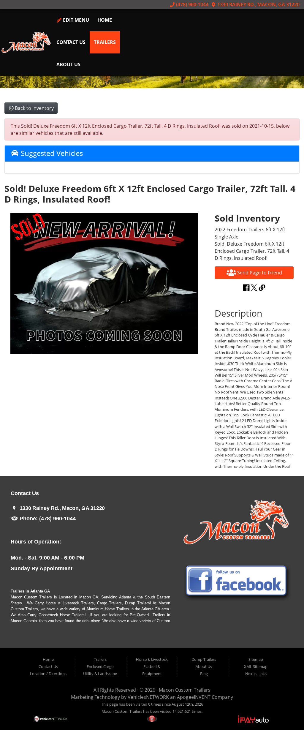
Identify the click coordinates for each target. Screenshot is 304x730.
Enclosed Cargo (100, 666)
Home (104, 20)
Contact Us (71, 42)
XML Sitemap (255, 666)
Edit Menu (75, 20)
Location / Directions (48, 673)
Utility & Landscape (100, 673)
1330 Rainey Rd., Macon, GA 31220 (258, 4)
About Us (68, 64)
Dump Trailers (203, 659)
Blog (204, 673)
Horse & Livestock (152, 659)
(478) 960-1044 (191, 4)
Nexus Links (256, 673)
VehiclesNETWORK (148, 697)
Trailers (105, 42)
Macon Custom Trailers (184, 690)
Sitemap (255, 659)
